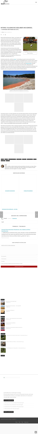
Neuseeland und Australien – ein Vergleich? (10, 209)
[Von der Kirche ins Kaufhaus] (3, 324)
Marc (5, 404)
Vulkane (3, 160)
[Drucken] (6, 34)
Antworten (14, 218)
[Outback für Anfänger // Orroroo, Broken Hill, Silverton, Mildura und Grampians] (28, 182)
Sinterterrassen (29, 63)
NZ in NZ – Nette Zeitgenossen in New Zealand (14, 318)
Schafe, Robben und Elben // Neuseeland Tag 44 (15, 341)
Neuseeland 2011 (12, 159)
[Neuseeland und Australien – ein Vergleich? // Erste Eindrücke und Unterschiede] (10, 200)
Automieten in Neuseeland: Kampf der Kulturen (14, 327)
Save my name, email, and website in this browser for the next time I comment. (12, 263)
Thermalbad (30, 159)
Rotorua (24, 159)
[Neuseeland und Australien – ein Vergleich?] (3, 307)
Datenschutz (26, 422)
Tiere (35, 159)
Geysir (15, 59)
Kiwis (2, 159)
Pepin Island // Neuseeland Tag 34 (13, 408)
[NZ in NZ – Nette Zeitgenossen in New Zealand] (3, 320)
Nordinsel (19, 159)
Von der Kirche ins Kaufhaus (10, 322)
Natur (6, 159)
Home (16, 422)
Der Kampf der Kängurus (10, 310)
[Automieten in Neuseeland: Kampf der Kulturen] (3, 329)
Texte (19, 422)
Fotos (22, 422)
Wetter (7, 160)
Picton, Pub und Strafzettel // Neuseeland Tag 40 (16, 402)
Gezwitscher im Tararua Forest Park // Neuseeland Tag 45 (16, 335)
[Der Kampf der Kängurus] (3, 312)
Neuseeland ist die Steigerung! (11, 301)
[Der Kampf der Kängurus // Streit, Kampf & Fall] (10, 182)
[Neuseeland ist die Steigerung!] (3, 303)
